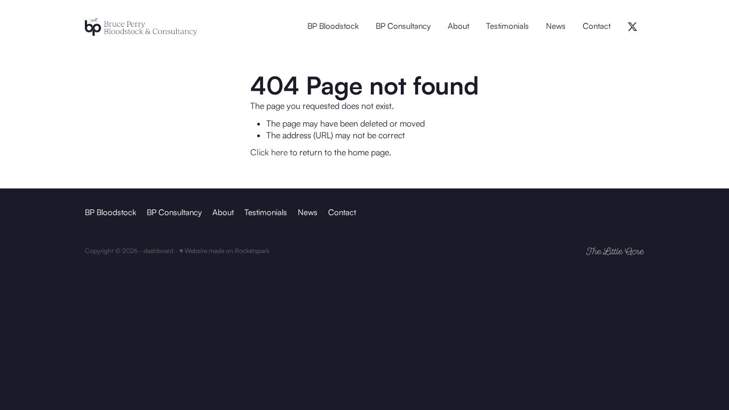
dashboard (158, 251)
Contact (597, 26)
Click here (269, 152)
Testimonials (507, 26)
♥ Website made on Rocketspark (224, 251)
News (556, 26)
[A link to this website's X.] (632, 26)
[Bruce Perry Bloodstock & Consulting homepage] (141, 26)
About (458, 26)
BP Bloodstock (333, 26)
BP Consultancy (403, 26)
